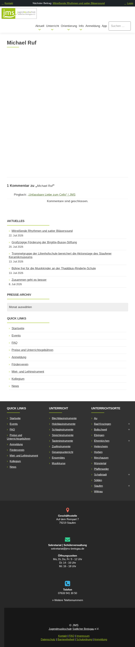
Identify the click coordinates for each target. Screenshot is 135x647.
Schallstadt (100, 474)
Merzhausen (101, 457)
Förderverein (20, 364)
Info (81, 26)
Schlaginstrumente (62, 429)
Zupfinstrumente (61, 446)
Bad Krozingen (102, 423)
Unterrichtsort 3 (85, 150)
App (104, 26)
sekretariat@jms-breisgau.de (67, 548)
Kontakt (9, 3)
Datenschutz (48, 639)
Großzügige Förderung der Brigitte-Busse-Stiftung (44, 242)
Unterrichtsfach (84, 106)
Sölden (98, 480)
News (15, 386)
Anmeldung (92, 26)
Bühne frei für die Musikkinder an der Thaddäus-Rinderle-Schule (54, 268)
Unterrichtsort (84, 125)
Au (95, 418)
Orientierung (69, 26)
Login (130, 3)
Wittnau (98, 491)
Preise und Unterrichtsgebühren (32, 350)
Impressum (83, 635)
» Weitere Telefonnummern (67, 600)
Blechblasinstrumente (64, 418)
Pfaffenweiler (101, 468)
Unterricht (52, 26)
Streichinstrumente (62, 435)
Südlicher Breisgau (83, 628)
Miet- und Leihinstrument (28, 371)
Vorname (20, 100)
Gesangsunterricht (62, 452)
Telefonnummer (30, 144)
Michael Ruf (62, 59)
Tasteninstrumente (62, 440)
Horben (98, 452)
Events (16, 335)
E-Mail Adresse (29, 131)
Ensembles (58, 457)
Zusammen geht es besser (29, 279)
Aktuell (39, 26)
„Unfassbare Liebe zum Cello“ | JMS (51, 194)
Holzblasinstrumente (63, 423)
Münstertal (100, 463)
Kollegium (18, 378)
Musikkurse (58, 463)
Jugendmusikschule (60, 628)
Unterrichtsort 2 (85, 138)
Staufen (98, 485)
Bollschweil (100, 429)
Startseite (18, 328)
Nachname (21, 112)
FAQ (14, 342)
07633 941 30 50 (67, 593)
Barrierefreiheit (65, 639)
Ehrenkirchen (101, 440)
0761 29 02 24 (24, 150)
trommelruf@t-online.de (30, 137)
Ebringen (99, 435)
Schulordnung (84, 639)
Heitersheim (101, 446)
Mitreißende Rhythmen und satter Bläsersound (79, 3)
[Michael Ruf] (29, 52)
